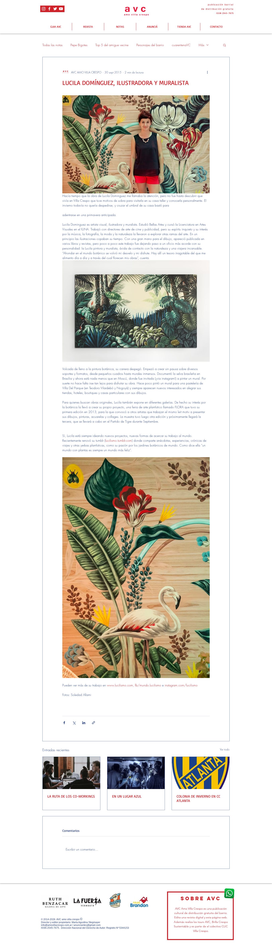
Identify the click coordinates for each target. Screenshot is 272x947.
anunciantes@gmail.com (87, 925)
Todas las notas (52, 45)
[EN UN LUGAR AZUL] (136, 773)
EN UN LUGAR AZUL (127, 796)
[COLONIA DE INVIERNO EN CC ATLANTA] (200, 773)
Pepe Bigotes (78, 45)
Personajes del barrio (150, 45)
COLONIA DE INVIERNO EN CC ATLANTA (198, 798)
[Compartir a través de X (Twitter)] (74, 723)
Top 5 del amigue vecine (111, 45)
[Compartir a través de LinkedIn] (84, 723)
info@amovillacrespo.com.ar (56, 925)
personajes (83, 709)
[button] (224, 45)
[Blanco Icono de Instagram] (43, 8)
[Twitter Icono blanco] (55, 8)
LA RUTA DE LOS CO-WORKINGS (71, 796)
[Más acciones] (207, 72)
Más (201, 45)
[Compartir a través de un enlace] (93, 723)
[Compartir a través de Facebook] (64, 723)
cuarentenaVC (181, 45)
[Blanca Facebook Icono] (49, 8)
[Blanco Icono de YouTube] (61, 8)
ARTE (68, 709)
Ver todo (225, 749)
